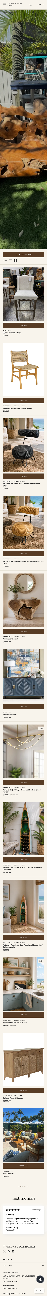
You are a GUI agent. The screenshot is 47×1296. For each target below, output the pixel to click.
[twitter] (4, 1251)
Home (5, 13)
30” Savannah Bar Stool (12, 333)
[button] (4, 5)
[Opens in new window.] (17, 1226)
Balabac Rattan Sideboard (13, 1098)
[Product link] (23, 294)
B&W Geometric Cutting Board (14, 1023)
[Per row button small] (15, 261)
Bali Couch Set (8, 1174)
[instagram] (13, 1251)
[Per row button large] (10, 261)
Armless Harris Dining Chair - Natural (17, 408)
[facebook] (8, 1251)
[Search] (30, 4)
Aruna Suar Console (11, 639)
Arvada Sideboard (10, 714)
